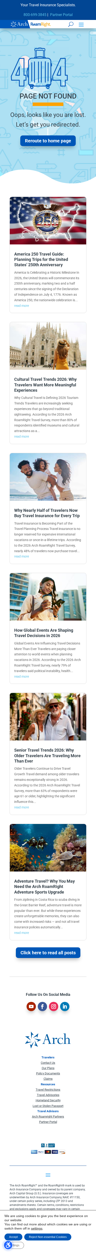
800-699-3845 (35, 15)
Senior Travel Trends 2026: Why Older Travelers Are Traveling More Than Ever (47, 755)
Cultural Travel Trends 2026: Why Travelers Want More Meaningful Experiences (45, 385)
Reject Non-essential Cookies (48, 1237)
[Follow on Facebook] (42, 1006)
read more (21, 306)
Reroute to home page (48, 141)
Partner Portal (61, 15)
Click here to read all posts (48, 952)
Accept (13, 1237)
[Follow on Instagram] (53, 1006)
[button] (81, 24)
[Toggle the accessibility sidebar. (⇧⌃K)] (8, 1245)
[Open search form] (70, 24)
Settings (14, 1245)
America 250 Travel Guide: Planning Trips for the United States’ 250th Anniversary (41, 259)
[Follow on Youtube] (31, 1006)
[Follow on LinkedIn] (64, 1006)
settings (36, 1228)
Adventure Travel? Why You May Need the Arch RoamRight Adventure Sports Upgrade (44, 886)
